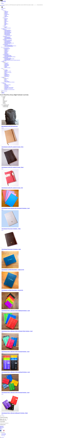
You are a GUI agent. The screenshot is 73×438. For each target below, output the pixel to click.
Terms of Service (2, 427)
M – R (4, 17)
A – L (3, 10)
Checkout (3, 3)
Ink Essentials (4, 60)
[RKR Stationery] (2, 5)
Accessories (4, 83)
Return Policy (1, 426)
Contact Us (1, 428)
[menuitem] (37, 3)
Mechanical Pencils (5, 44)
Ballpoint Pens (5, 39)
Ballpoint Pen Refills (5, 57)
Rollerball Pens (5, 36)
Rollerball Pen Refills (5, 54)
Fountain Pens (4, 29)
